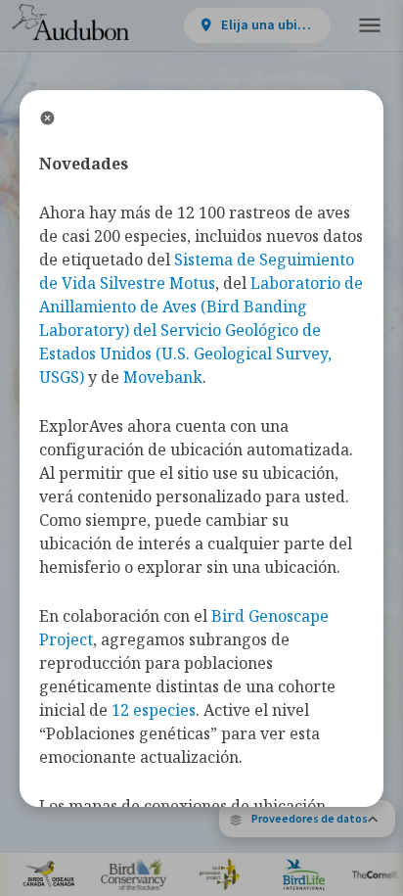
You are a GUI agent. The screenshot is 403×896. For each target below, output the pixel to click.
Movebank (162, 377)
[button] (307, 818)
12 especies (154, 710)
